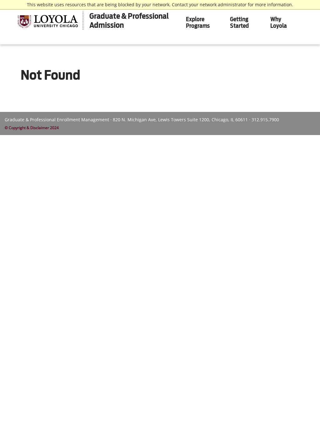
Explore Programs (198, 22)
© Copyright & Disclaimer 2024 (32, 127)
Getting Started (239, 22)
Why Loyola (278, 22)
